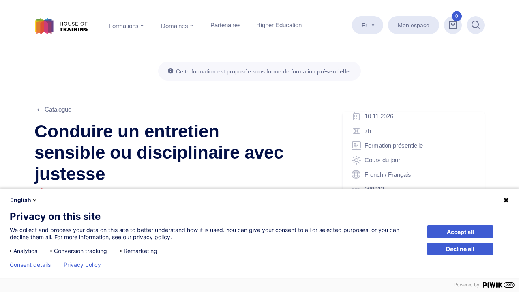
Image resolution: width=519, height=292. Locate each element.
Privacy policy (82, 265)
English (20, 199)
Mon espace (413, 25)
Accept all (460, 231)
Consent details (30, 265)
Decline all (460, 248)
